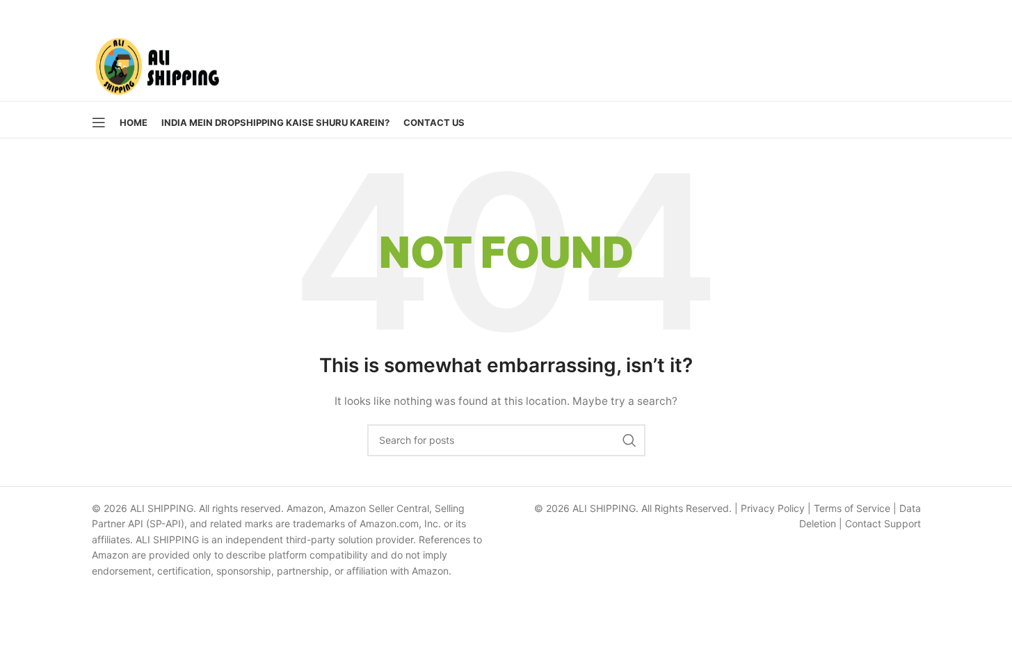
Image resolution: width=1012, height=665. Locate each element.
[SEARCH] (629, 440)
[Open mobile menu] (99, 122)
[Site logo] (157, 63)
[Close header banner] (994, 14)
